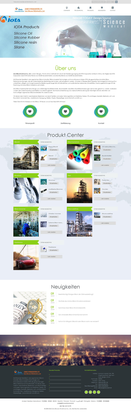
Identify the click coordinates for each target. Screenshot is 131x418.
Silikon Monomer (19, 209)
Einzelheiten (53, 150)
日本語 (50, 401)
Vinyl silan (105, 189)
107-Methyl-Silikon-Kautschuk (109, 147)
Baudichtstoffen (107, 156)
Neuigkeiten (102, 10)
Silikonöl (16, 142)
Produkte (90, 10)
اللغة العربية (79, 401)
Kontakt (112, 10)
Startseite (67, 10)
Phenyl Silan (105, 180)
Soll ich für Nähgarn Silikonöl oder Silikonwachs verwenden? (78, 321)
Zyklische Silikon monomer (56, 222)
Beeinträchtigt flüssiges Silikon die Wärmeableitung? (75, 294)
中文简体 (44, 401)
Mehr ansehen (51, 165)
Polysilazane (18, 242)
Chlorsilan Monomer (55, 213)
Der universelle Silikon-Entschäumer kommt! (73, 315)
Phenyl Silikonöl (53, 147)
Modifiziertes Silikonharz (56, 189)
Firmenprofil (78, 10)
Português (87, 401)
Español (60, 401)
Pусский (72, 401)
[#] (29, 7)
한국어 (55, 401)
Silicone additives (107, 213)
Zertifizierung (65, 123)
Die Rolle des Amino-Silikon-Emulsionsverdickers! (74, 301)
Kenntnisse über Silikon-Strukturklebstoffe (71, 308)
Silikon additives (73, 209)
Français (66, 401)
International (37, 401)
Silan (69, 175)
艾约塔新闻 (106, 401)
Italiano (93, 401)
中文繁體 (99, 401)
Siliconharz (17, 175)
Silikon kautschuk (73, 142)
